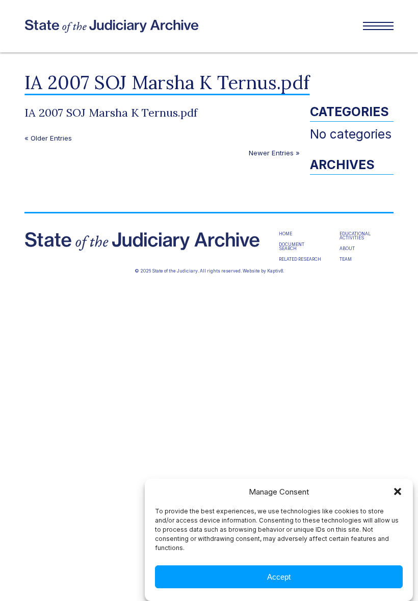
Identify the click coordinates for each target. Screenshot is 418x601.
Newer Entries (271, 153)
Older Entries (51, 138)
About (347, 249)
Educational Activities (355, 236)
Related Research (300, 259)
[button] (398, 491)
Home (285, 234)
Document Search (291, 246)
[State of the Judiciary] (116, 26)
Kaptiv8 (275, 271)
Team (345, 259)
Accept (279, 576)
